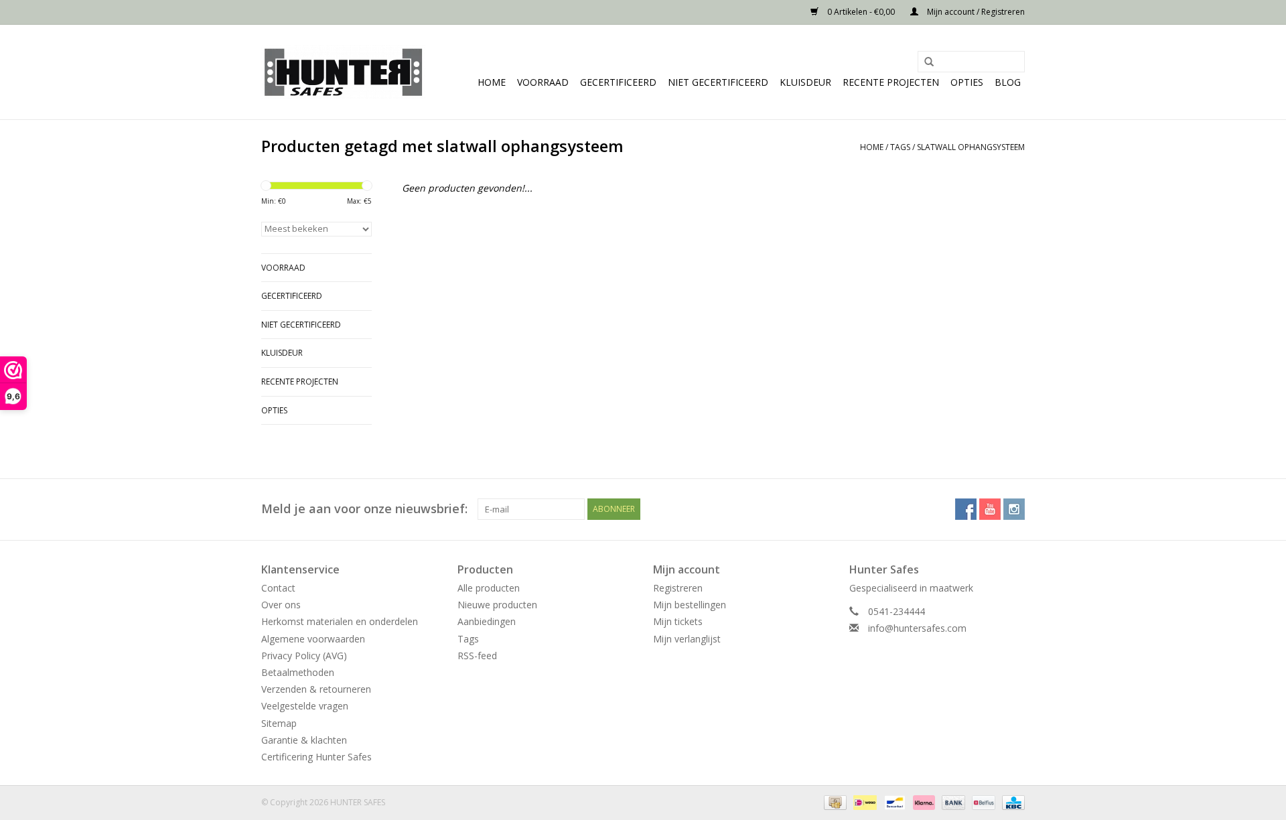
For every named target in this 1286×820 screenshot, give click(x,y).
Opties (966, 82)
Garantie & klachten (304, 740)
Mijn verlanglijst (687, 638)
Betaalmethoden (297, 672)
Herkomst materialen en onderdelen (339, 621)
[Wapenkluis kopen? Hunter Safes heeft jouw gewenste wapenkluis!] (343, 72)
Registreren (678, 588)
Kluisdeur (805, 82)
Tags (900, 147)
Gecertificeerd (618, 82)
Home (492, 82)
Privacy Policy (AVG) (304, 655)
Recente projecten (891, 82)
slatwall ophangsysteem (971, 147)
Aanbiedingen (486, 621)
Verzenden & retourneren (316, 689)
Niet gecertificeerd (718, 82)
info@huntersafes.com (917, 628)
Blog (1008, 82)
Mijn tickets (678, 621)
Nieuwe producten (497, 604)
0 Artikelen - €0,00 (861, 11)
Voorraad (543, 82)
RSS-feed (477, 655)
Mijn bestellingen (689, 604)
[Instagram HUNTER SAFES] (1014, 509)
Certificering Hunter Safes (316, 756)
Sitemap (279, 723)
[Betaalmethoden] (834, 801)
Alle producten (488, 588)
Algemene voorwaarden (313, 638)
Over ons (281, 604)
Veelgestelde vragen (304, 705)
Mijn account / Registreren (975, 11)
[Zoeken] (924, 62)
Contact (278, 588)
